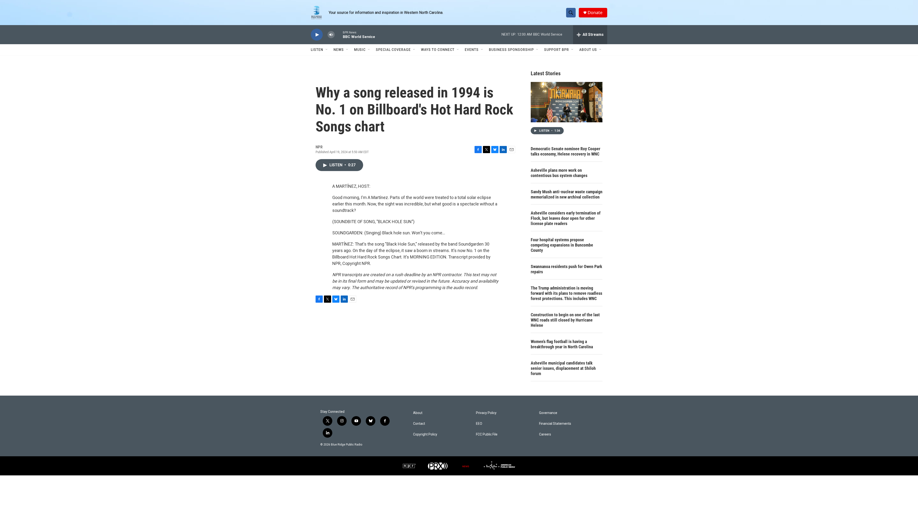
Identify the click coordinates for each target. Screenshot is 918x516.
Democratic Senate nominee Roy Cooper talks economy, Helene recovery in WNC (565, 151)
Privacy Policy (486, 413)
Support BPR (556, 50)
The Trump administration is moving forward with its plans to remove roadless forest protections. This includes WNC (566, 293)
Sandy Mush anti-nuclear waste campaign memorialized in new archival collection (566, 194)
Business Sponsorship (511, 50)
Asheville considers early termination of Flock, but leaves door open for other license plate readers (566, 218)
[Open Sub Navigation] (327, 50)
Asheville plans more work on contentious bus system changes (559, 173)
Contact (419, 423)
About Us (588, 50)
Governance (548, 413)
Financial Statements (555, 423)
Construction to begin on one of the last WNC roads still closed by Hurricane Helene (565, 320)
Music (360, 50)
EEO (479, 423)
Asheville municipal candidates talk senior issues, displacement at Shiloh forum (563, 368)
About (417, 413)
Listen (317, 50)
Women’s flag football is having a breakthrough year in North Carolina (562, 344)
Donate (595, 12)
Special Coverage (393, 50)
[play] (317, 35)
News (338, 50)
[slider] (338, 34)
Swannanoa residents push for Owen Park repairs (566, 269)
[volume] (331, 34)
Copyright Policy (425, 434)
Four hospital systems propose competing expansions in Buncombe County (562, 245)
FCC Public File (486, 434)
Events (472, 50)
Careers (545, 434)
